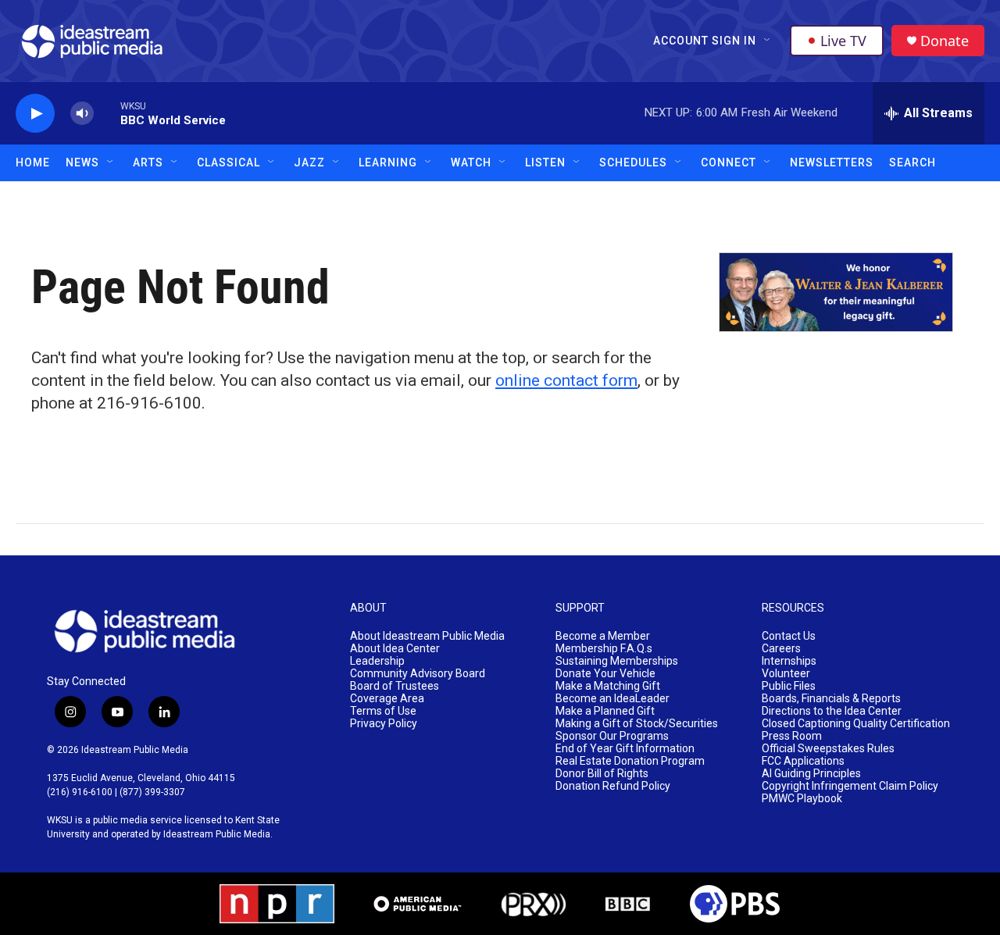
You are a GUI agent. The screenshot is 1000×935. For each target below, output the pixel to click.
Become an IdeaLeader (612, 699)
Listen (545, 162)
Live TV (843, 40)
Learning (388, 162)
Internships (789, 661)
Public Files (789, 686)
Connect (728, 162)
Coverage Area (387, 699)
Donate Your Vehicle (605, 674)
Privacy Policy (383, 724)
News (82, 162)
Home (33, 162)
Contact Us (789, 636)
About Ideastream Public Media (427, 636)
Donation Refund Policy (612, 786)
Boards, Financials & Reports (831, 699)
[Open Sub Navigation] (768, 40)
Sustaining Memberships (616, 661)
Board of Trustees (394, 686)
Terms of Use (383, 711)
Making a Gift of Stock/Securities (636, 724)
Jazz (309, 162)
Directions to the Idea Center (832, 711)
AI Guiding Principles (811, 774)
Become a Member (602, 636)
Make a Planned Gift (605, 711)
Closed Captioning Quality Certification (856, 724)
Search (912, 162)
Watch (471, 162)
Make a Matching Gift (607, 686)
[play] (35, 114)
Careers (781, 649)
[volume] (82, 113)
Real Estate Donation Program (630, 761)
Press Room (792, 736)
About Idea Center (395, 649)
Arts (148, 162)
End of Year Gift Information (625, 749)
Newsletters (831, 162)
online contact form (566, 380)
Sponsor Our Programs (612, 736)
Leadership (377, 661)
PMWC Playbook (802, 799)
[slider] (107, 113)
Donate (944, 41)
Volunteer (786, 674)
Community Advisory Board (417, 674)
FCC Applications (803, 761)
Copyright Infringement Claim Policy (850, 786)
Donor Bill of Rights (601, 774)
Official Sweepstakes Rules (828, 749)
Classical (228, 162)
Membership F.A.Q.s (603, 649)
